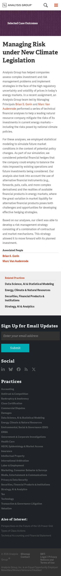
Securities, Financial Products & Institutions (25, 484)
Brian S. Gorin (23, 104)
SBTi (42, 554)
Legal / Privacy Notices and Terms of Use (48, 560)
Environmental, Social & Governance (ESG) (24, 427)
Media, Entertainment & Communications (24, 475)
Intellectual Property (12, 456)
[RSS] (27, 369)
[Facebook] (19, 369)
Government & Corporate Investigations (23, 436)
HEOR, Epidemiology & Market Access (22, 446)
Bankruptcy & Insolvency (15, 398)
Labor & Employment (12, 465)
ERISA (4, 432)
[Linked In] (3, 369)
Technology (7, 499)
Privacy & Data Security (14, 479)
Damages (6, 413)
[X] (34, 369)
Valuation (6, 508)
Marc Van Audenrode (15, 261)
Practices (11, 381)
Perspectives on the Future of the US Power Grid (27, 526)
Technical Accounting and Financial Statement (26, 535)
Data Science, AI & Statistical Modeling (29, 284)
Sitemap (25, 554)
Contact (25, 557)
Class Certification (11, 403)
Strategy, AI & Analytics (19, 306)
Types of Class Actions (13, 530)
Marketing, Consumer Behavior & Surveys (24, 470)
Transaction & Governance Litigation (21, 503)
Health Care (8, 441)
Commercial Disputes (13, 408)
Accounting (7, 389)
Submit (15, 348)
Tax (3, 494)
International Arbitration (15, 460)
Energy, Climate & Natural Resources (27, 290)
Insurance (6, 451)
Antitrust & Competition (14, 394)
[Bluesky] (11, 369)
